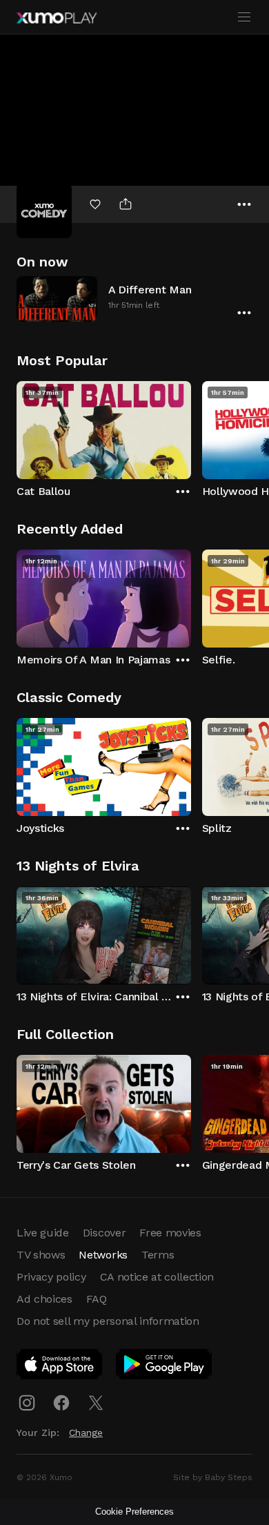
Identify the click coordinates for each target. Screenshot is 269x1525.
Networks (103, 1254)
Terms (157, 1254)
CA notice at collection (157, 1276)
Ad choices (44, 1298)
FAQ (96, 1298)
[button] (134, 298)
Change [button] (86, 1432)
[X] (96, 1402)
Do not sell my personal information (108, 1321)
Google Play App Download (164, 1366)
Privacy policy (51, 1276)
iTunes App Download (60, 1366)
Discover (104, 1232)
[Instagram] (27, 1402)
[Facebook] (61, 1402)
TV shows (41, 1254)
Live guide (43, 1232)
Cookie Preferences (134, 1511)
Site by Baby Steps (212, 1477)
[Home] (57, 17)
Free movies (170, 1232)
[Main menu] (244, 17)
